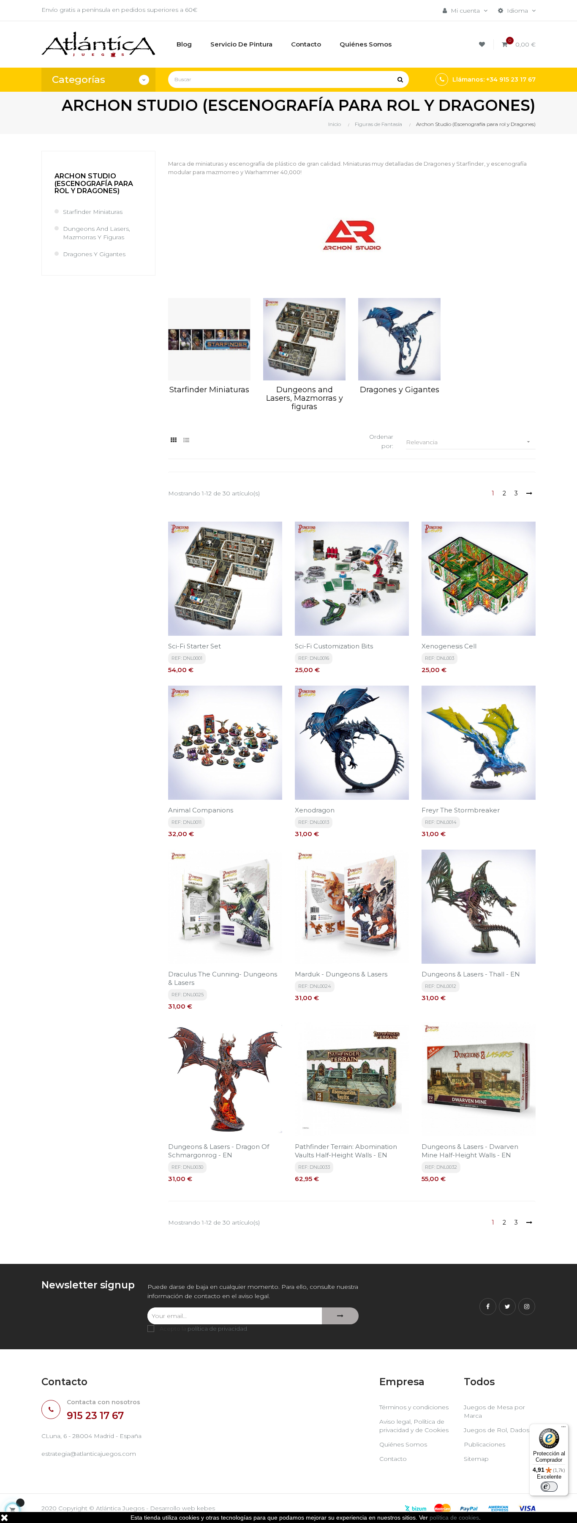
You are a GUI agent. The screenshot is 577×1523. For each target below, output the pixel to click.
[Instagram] (527, 1307)
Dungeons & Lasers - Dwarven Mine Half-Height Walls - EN (470, 1151)
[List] (186, 440)
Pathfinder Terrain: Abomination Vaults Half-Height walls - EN (346, 1151)
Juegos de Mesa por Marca (494, 1411)
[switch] (549, 1487)
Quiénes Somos (403, 1444)
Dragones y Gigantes (94, 254)
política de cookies (454, 1517)
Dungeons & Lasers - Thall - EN (471, 974)
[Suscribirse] (340, 1315)
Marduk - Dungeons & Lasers (341, 974)
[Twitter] (507, 1307)
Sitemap (476, 1459)
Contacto (393, 1459)
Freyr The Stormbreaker (461, 810)
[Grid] (173, 440)
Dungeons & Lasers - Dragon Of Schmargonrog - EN (218, 1151)
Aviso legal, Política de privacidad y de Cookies (414, 1426)
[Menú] (563, 1429)
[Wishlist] (483, 44)
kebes (206, 1508)
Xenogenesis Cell (449, 646)
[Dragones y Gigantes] (399, 339)
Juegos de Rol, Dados (496, 1430)
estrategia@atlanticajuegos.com (88, 1453)
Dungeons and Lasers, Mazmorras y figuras (96, 233)
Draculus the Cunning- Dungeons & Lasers (222, 978)
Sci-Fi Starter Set (194, 646)
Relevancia (469, 442)
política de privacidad (217, 1328)
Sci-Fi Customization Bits (334, 646)
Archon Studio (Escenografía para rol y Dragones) (93, 183)
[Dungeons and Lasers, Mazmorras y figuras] (304, 339)
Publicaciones (484, 1444)
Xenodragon (315, 810)
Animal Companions (200, 810)
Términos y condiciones (414, 1407)
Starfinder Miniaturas (92, 212)
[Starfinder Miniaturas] (209, 339)
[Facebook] (488, 1307)
